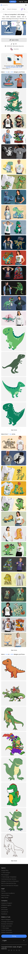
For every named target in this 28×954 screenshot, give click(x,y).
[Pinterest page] (14, 950)
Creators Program (6, 903)
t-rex (3, 16)
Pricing (3, 891)
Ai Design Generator (7, 922)
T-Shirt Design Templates (8, 877)
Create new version (18, 24)
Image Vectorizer (6, 926)
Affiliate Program (6, 905)
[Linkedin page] (19, 950)
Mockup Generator (7, 924)
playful (19, 16)
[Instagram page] (9, 950)
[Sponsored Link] (14, 59)
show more (5, 68)
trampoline (13, 16)
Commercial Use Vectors (8, 879)
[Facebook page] (11, 950)
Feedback (4, 914)
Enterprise (4, 907)
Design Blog (4, 870)
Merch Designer (6, 919)
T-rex (10, 434)
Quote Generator (6, 930)
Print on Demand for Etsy (8, 883)
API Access (4, 909)
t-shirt (7, 16)
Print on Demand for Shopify (9, 885)
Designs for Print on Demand (9, 881)
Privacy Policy (5, 895)
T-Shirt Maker (5, 928)
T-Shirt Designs (5, 872)
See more (14, 430)
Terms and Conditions (8, 893)
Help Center (4, 897)
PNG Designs (5, 875)
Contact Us (4, 912)
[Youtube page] (17, 950)
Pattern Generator (6, 932)
